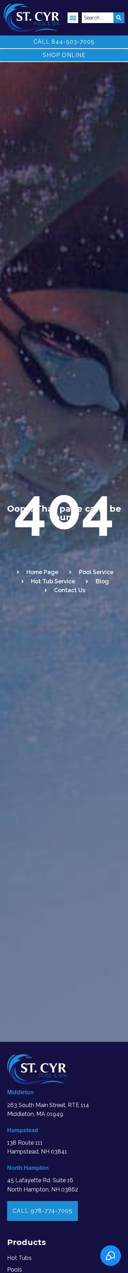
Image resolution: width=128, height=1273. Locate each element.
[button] (73, 17)
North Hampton (28, 1168)
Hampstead (22, 1130)
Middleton (20, 1092)
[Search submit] (118, 17)
